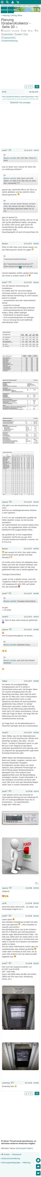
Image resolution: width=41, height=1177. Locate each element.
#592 (36, 888)
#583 (36, 282)
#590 (36, 732)
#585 (36, 548)
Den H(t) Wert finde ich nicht (20, 159)
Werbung (26, 1162)
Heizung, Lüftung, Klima (12, 15)
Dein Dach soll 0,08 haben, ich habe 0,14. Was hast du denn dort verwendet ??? (20, 181)
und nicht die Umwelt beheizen (19, 662)
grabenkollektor (8, 34)
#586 (36, 593)
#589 (36, 681)
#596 (36, 1083)
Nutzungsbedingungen (11, 1162)
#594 (36, 916)
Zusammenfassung (10, 41)
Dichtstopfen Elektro (24, 1148)
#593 (36, 903)
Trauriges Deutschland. (20, 601)
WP (24, 974)
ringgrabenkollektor (9, 38)
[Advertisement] (20, 63)
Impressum (16, 1154)
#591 (36, 791)
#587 (36, 617)
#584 (36, 502)
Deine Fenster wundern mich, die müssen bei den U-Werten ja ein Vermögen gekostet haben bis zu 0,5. (20, 208)
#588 (36, 629)
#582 (36, 243)
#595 (36, 963)
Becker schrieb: (10, 158)
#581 (36, 150)
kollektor (19, 34)
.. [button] (19, 212)
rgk (26, 34)
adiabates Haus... (17, 645)
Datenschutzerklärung (11, 1158)
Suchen (6, 1154)
